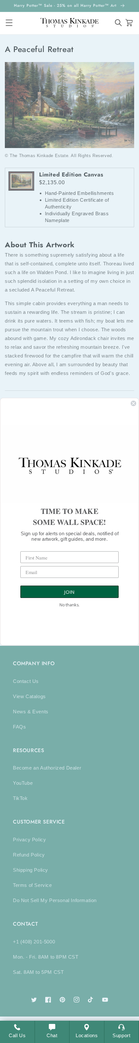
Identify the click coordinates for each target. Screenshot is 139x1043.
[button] (118, 23)
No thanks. (69, 604)
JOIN (69, 591)
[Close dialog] (133, 403)
